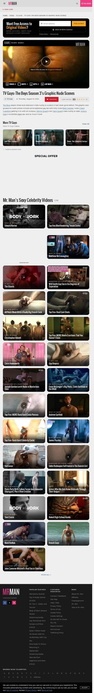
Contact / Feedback (58, 596)
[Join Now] (86, 3)
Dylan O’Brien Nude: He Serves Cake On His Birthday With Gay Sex (38, 636)
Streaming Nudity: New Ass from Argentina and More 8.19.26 (37, 659)
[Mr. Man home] (13, 3)
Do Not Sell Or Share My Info (58, 621)
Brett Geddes (67, 108)
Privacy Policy (43, 34)
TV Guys (19, 15)
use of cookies (12, 690)
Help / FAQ (54, 603)
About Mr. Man (77, 594)
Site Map (53, 599)
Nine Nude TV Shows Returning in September (37, 647)
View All (85, 124)
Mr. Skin (75, 604)
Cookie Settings (56, 616)
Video (11, 15)
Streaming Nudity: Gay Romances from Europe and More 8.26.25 (37, 622)
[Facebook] (5, 603)
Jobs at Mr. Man (78, 607)
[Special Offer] (46, 177)
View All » (46, 575)
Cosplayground (78, 601)
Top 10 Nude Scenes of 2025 (37, 599)
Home (5, 15)
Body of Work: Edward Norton (38, 612)
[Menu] (4, 3)
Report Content (56, 626)
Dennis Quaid (42, 111)
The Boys (6, 105)
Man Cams (9, 9)
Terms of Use (54, 34)
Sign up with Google (64, 30)
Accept (85, 687)
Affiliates (75, 597)
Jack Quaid (57, 111)
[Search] (77, 3)
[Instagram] (14, 603)
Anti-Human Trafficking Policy (57, 631)
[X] (9, 603)
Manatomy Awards (36, 594)
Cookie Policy (55, 613)
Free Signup (79, 23)
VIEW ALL (37, 677)
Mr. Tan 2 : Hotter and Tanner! (38, 605)
